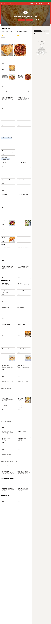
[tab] (38, 31)
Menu (44, 3)
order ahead (8, 3)
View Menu (21, 20)
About (49, 3)
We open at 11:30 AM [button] (13, 3)
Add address (47, 33)
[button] (8, 68)
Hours (46, 3)
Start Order (29, 20)
